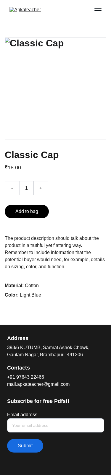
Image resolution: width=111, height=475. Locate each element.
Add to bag (26, 211)
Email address (22, 414)
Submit (25, 445)
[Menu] (98, 10)
